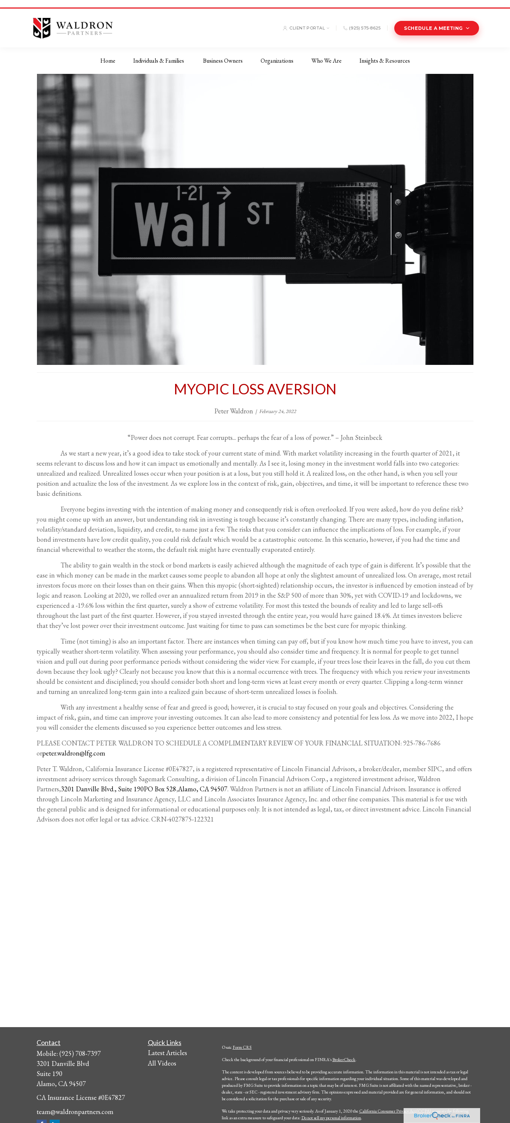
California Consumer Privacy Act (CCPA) (395, 1111)
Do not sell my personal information (331, 1118)
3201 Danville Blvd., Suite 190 (102, 789)
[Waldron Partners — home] (72, 28)
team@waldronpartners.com (75, 1111)
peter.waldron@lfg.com (73, 753)
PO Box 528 (160, 789)
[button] (107, 60)
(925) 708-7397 (80, 1053)
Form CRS (242, 1047)
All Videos (162, 1063)
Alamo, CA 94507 (202, 789)
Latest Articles (167, 1052)
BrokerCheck (343, 1060)
